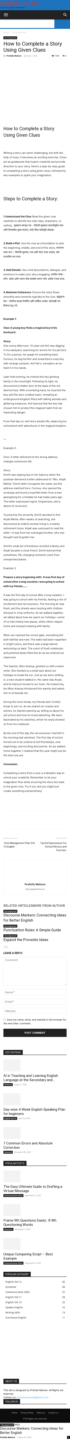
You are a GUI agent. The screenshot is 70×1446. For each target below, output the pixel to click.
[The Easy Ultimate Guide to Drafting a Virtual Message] (35, 1176)
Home (6, 32)
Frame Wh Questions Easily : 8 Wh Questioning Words (29, 1222)
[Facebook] (6, 822)
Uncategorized (19, 32)
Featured (8, 1084)
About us (41, 1412)
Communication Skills (13, 1195)
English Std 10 (10, 1118)
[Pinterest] (22, 822)
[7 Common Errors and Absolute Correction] (35, 1133)
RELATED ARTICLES (17, 906)
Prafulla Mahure (14, 55)
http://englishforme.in (35, 889)
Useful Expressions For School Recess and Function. (54, 847)
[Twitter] (14, 822)
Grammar (8, 1229)
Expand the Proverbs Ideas (25, 940)
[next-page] (7, 947)
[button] (5, 14)
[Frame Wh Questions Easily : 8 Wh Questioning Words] (35, 1210)
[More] (38, 822)
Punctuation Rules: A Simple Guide (32, 930)
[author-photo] (35, 879)
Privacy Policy (27, 1412)
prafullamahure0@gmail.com (33, 1397)
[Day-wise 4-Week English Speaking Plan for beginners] (35, 1099)
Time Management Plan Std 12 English (19, 845)
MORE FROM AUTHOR (48, 906)
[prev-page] (4, 947)
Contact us (53, 1412)
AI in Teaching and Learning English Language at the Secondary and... (30, 1078)
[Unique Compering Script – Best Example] (35, 1244)
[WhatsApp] (30, 822)
